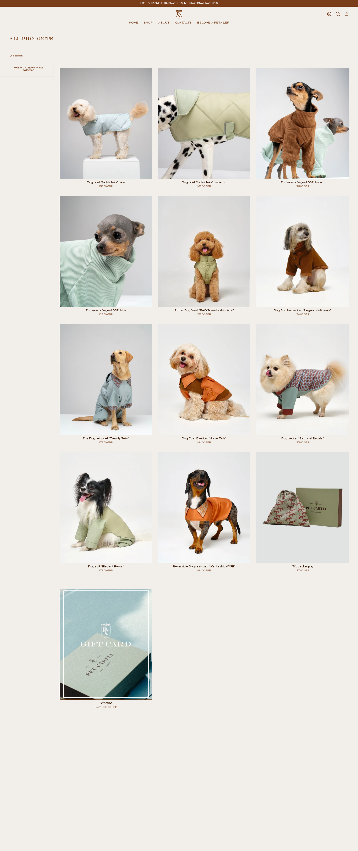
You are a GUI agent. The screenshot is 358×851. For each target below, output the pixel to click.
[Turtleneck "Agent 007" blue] (106, 251)
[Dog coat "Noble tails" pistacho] (204, 123)
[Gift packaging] (302, 507)
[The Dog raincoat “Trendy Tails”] (106, 379)
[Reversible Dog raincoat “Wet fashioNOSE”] (204, 507)
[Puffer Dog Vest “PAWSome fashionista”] (204, 251)
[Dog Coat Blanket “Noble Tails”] (204, 379)
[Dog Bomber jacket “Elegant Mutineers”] (302, 251)
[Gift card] (106, 644)
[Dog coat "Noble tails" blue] (106, 123)
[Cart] (346, 14)
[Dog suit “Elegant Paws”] (106, 507)
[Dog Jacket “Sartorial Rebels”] (302, 379)
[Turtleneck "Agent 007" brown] (302, 123)
